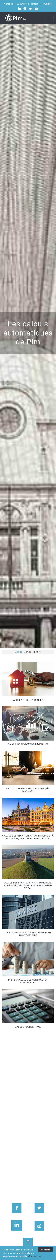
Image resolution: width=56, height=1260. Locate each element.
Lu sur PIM (22, 4)
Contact (34, 4)
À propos (8, 4)
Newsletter (47, 4)
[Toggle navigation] (49, 18)
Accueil (19, 652)
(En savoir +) (34, 1256)
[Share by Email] (39, 1226)
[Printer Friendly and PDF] (28, 1242)
